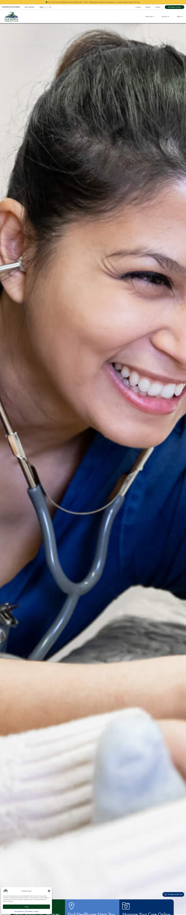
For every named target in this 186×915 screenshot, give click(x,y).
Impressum (36, 911)
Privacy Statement (29, 911)
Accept (26, 907)
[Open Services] (168, 16)
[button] (49, 891)
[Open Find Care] (153, 16)
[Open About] (182, 16)
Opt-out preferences (19, 911)
